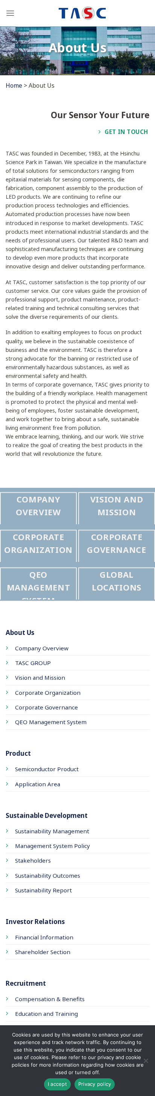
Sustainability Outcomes (47, 875)
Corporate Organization (48, 692)
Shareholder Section (42, 952)
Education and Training (46, 1013)
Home (14, 85)
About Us (20, 632)
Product (18, 753)
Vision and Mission (40, 677)
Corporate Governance (46, 707)
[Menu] (10, 13)
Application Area (37, 784)
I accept (57, 1084)
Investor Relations (35, 921)
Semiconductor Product (47, 769)
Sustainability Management (52, 831)
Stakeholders (33, 860)
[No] (145, 1063)
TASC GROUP (33, 663)
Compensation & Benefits (50, 999)
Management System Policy (52, 845)
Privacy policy (94, 1084)
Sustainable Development (47, 815)
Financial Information (44, 937)
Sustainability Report (43, 890)
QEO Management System (51, 722)
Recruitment (26, 983)
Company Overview (41, 648)
